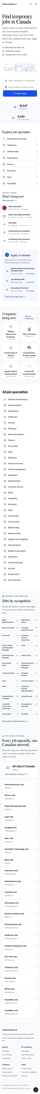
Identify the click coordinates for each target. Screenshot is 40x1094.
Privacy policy (26, 1068)
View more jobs (8, 200)
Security (24, 1076)
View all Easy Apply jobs (14, 297)
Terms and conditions (29, 1072)
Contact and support (9, 1076)
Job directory (7, 1055)
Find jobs (5, 1051)
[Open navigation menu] (36, 4)
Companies (6, 1058)
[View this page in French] (30, 4)
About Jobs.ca (7, 1068)
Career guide (7, 1072)
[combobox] (21, 81)
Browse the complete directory (14, 721)
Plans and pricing (27, 1055)
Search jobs (22, 93)
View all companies (29, 317)
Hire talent (25, 1051)
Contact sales (26, 1058)
